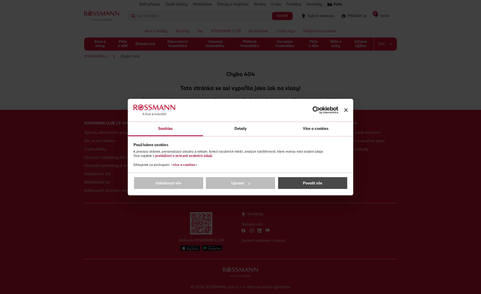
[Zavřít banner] (346, 110)
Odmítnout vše (168, 183)
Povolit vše (312, 183)
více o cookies (184, 165)
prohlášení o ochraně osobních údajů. (184, 156)
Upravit (237, 183)
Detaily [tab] (240, 128)
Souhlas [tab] (165, 128)
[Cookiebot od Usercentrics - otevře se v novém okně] (316, 110)
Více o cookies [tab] (315, 128)
